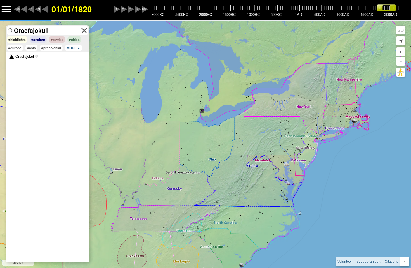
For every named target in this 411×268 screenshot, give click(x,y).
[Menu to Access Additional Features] (6, 9)
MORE (72, 47)
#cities (74, 39)
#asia (31, 47)
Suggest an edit (368, 262)
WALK (401, 72)
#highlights (17, 39)
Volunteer (344, 262)
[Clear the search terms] (84, 30)
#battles (57, 39)
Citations (391, 262)
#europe (15, 47)
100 (18, 9)
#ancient (38, 39)
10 (24, 9)
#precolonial (51, 47)
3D (401, 30)
